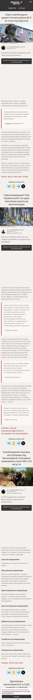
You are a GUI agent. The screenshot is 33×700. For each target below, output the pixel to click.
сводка (5, 663)
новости (12, 8)
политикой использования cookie (14, 691)
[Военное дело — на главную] (16, 3)
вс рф (11, 177)
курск (4, 177)
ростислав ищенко (20, 434)
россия (13, 428)
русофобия (6, 434)
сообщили (8, 123)
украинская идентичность (13, 431)
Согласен (16, 696)
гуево (26, 177)
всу (20, 177)
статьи (22, 8)
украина (5, 428)
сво (16, 177)
